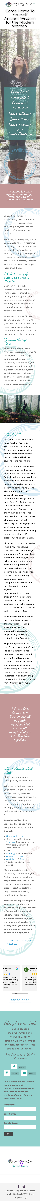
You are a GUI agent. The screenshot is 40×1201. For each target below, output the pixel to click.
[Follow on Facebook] (14, 1066)
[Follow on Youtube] (24, 1073)
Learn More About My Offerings (18, 942)
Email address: (11, 1123)
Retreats (24, 859)
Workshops (11, 859)
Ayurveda (11, 842)
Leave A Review (20, 999)
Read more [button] (20, 988)
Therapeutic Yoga (15, 836)
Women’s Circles (14, 856)
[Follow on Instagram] (7, 1073)
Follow (22, 1067)
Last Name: (10, 1114)
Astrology (10, 853)
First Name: (10, 1105)
